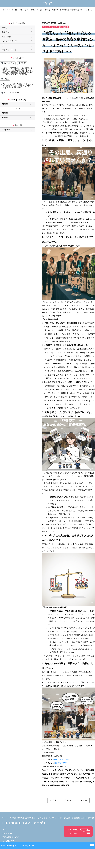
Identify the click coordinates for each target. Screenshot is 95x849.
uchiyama (62, 23)
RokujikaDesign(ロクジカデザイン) (17, 845)
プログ (4, 46)
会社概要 (75, 818)
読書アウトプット (9, 50)
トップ (3, 10)
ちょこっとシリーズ (46, 818)
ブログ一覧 (13, 10)
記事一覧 (68, 800)
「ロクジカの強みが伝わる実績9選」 (18, 818)
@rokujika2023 (60, 763)
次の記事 (84, 800)
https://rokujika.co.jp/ (61, 759)
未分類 (4, 28)
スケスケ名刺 (63, 818)
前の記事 (53, 800)
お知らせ (23, 10)
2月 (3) (17, 108)
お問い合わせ (87, 818)
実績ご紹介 (6, 37)
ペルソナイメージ (9, 41)
